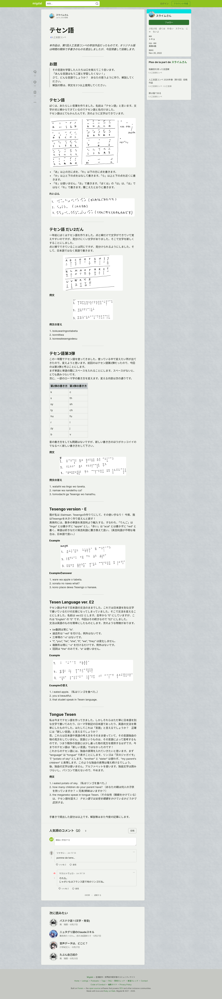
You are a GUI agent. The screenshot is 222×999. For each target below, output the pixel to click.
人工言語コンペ (58, 37)
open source (94, 988)
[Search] (97, 3)
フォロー (169, 22)
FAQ (110, 981)
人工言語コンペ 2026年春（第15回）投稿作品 (167, 82)
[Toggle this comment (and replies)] (51, 858)
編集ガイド (112, 984)
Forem (80, 988)
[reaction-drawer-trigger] (35, 73)
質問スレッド (119, 981)
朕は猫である (155, 95)
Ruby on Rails (109, 991)
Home (76, 981)
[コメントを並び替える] (85, 830)
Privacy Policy (126, 984)
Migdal (90, 977)
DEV (121, 988)
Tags (103, 981)
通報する (97, 895)
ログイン (164, 3)
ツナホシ (61, 853)
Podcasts (95, 981)
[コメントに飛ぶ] (35, 83)
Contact (144, 981)
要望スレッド (133, 981)
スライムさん (62, 15)
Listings (85, 981)
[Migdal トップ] (37, 3)
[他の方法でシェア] (35, 102)
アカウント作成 (181, 3)
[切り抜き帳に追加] (35, 94)
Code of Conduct (98, 984)
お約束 (87, 895)
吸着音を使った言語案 (158, 71)
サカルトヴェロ (66, 873)
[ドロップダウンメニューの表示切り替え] (134, 852)
